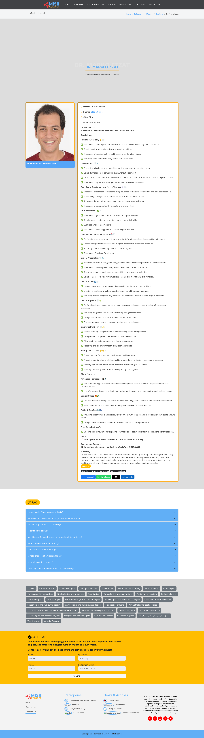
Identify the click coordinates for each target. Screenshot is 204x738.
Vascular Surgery (51, 621)
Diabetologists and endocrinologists (44, 615)
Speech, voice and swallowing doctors (44, 605)
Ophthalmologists (67, 588)
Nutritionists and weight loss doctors (98, 610)
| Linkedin (128, 477)
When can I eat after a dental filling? (43, 543)
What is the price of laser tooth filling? (44, 524)
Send (77, 676)
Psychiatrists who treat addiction (143, 605)
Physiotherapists (35, 599)
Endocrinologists (168, 594)
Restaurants (78, 713)
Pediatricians (107, 588)
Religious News (115, 709)
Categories (78, 5)
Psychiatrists (93, 594)
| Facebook (89, 477)
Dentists (159, 14)
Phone (31, 665)
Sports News (113, 700)
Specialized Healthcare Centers (82, 700)
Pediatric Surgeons (125, 615)
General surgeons (127, 610)
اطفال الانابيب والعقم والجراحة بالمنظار (153, 615)
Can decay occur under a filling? (42, 550)
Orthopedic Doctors (88, 588)
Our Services (125, 5)
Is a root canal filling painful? (40, 562)
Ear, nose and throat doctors (40, 594)
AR (159, 5)
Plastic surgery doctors (146, 594)
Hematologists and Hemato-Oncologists (122, 599)
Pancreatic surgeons (115, 605)
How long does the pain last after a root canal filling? (51, 568)
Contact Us (140, 5)
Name (30, 654)
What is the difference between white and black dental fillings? (55, 537)
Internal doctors (151, 588)
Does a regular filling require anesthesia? (45, 512)
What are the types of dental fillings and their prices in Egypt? (54, 518)
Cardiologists (169, 588)
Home (67, 5)
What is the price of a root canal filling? (45, 556)
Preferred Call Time (87, 665)
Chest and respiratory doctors (157, 599)
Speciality (82, 654)
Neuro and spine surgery (129, 588)
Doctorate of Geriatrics (149, 610)
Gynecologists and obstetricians (118, 594)
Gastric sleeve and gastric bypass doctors (83, 605)
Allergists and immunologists (77, 615)
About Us (111, 5)
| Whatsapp (104, 477)
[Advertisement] (102, 36)
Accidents (120, 705)
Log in (152, 5)
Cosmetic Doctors (47, 588)
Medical (149, 14)
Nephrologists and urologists (70, 594)
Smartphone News (131, 713)
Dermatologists (54, 599)
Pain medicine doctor (103, 615)
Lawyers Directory (77, 709)
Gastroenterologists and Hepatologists (82, 599)
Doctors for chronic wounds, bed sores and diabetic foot (52, 610)
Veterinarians (34, 621)
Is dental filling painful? (38, 531)
